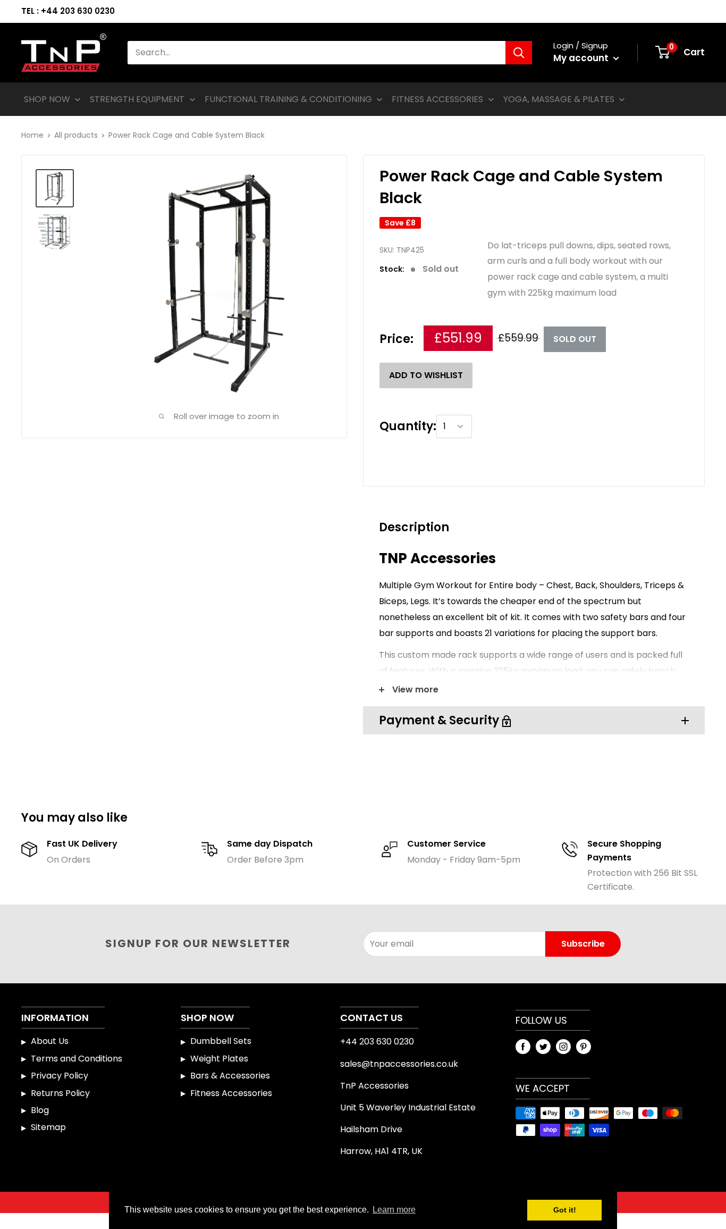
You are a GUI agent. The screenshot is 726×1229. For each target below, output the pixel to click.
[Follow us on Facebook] (523, 1046)
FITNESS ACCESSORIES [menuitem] (437, 99)
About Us (50, 1041)
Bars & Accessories (230, 1075)
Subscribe (583, 944)
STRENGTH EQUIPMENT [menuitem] (137, 99)
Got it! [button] (564, 1210)
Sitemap (48, 1127)
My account (582, 58)
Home (32, 135)
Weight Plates (219, 1058)
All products (76, 135)
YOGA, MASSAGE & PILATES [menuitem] (558, 99)
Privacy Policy (59, 1075)
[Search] (518, 52)
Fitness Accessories (231, 1093)
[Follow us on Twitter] (543, 1046)
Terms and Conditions (76, 1058)
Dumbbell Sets (220, 1041)
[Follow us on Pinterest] (583, 1046)
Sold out (574, 339)
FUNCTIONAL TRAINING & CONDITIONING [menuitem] (288, 99)
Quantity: (407, 426)
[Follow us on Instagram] (563, 1046)
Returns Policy (60, 1093)
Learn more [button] (394, 1209)
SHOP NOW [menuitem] (47, 99)
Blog (40, 1110)
